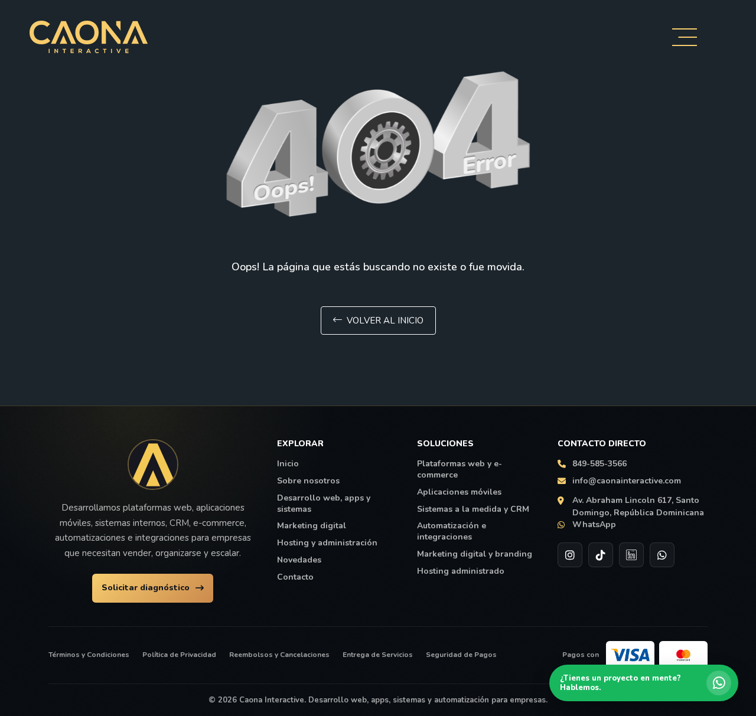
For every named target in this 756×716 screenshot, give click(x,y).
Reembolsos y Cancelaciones (279, 654)
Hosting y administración (327, 543)
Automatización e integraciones (451, 531)
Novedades (299, 560)
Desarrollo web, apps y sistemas (323, 504)
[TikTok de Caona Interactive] (600, 554)
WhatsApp (594, 524)
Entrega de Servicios (378, 654)
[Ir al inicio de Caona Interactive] (153, 464)
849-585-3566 (599, 464)
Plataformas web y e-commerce (459, 469)
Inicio (288, 464)
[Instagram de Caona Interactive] (570, 554)
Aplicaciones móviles (459, 492)
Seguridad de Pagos (461, 654)
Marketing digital (311, 526)
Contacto (295, 577)
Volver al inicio (385, 320)
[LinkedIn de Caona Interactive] (631, 554)
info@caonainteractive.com (626, 481)
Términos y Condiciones (88, 654)
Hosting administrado (460, 571)
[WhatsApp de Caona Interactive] (662, 554)
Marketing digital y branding (474, 554)
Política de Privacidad (179, 654)
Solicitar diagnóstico (146, 587)
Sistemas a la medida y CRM (473, 509)
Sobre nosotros (308, 481)
